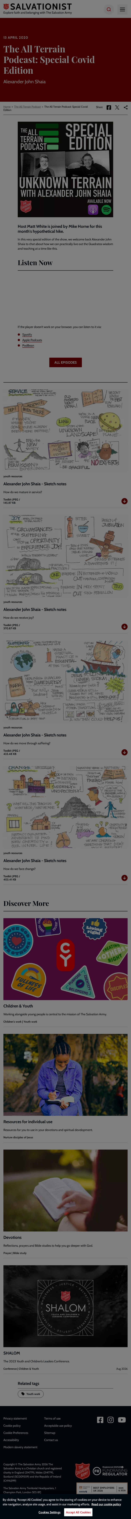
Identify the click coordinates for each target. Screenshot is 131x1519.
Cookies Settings (49, 1512)
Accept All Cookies (78, 1512)
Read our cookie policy (106, 1504)
